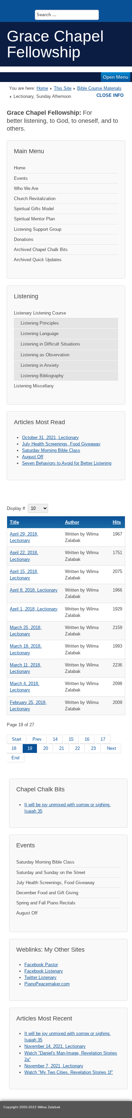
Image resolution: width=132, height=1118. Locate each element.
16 (87, 739)
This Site (62, 88)
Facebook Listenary (43, 971)
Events (21, 178)
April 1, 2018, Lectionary (34, 608)
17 (103, 739)
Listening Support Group (37, 229)
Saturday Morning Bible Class (45, 862)
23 (93, 748)
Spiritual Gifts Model (34, 208)
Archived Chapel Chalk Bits (41, 249)
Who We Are (26, 188)
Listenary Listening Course (40, 313)
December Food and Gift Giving (47, 892)
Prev (37, 739)
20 (45, 748)
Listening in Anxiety (40, 365)
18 (14, 748)
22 (77, 748)
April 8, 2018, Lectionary (34, 590)
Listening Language (40, 333)
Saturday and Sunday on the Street (50, 872)
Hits (117, 522)
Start (16, 739)
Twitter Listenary (40, 977)
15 (71, 739)
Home (42, 88)
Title (14, 522)
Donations (24, 239)
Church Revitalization (35, 198)
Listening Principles (40, 323)
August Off (27, 913)
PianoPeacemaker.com (47, 983)
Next (111, 748)
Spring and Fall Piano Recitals (45, 902)
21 (61, 748)
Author (72, 522)
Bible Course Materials (99, 88)
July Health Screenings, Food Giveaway (55, 882)
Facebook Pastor (41, 964)
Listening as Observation (45, 354)
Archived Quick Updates (38, 259)
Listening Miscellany (34, 385)
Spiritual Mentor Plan (34, 218)
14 (55, 739)
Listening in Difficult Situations (50, 344)
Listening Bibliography (42, 375)
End (15, 757)
